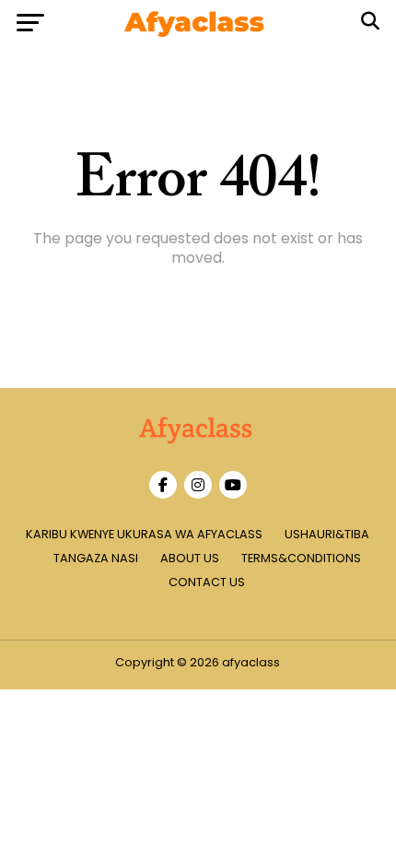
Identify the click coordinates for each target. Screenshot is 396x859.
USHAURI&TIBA (327, 534)
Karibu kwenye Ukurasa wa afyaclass (144, 534)
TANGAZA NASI (95, 558)
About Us (189, 558)
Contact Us (207, 582)
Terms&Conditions (301, 558)
